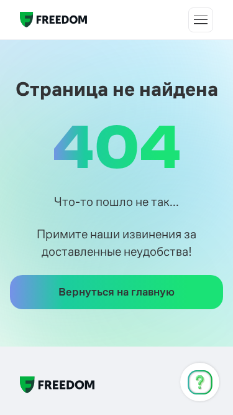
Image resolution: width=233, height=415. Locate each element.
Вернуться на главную (116, 292)
